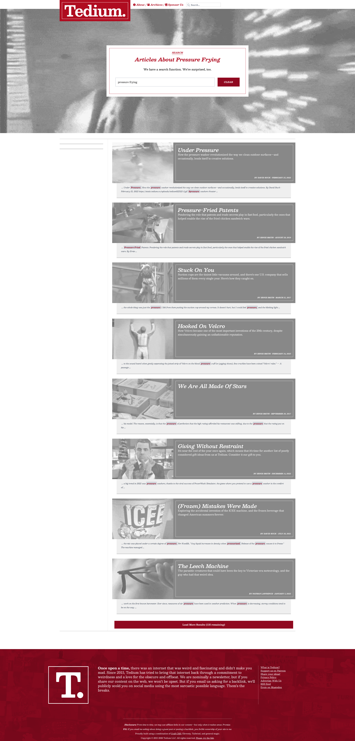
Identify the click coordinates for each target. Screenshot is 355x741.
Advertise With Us (271, 680)
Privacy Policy (268, 677)
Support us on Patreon (273, 671)
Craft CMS (176, 733)
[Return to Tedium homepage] (95, 10)
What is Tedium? (270, 667)
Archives (156, 5)
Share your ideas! (270, 674)
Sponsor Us (175, 5)
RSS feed (266, 684)
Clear (228, 82)
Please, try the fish (205, 738)
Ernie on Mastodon (271, 687)
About (140, 5)
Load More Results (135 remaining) (203, 624)
